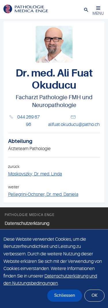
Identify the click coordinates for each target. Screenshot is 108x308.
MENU (98, 13)
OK (94, 295)
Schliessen (64, 295)
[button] (86, 9)
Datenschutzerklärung (27, 223)
